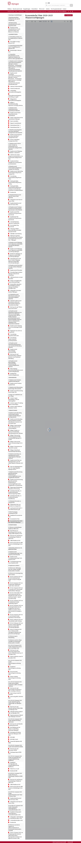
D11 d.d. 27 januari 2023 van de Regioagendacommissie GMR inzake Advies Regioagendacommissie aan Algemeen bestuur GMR (15, 835)
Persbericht (13, 192)
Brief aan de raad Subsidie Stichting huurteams (15, 724)
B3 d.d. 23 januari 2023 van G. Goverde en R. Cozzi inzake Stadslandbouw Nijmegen (15, 589)
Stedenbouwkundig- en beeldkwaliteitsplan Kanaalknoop (14, 497)
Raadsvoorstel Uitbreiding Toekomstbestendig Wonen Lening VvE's (15, 173)
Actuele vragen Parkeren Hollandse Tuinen (15, 407)
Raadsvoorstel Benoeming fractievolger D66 (15, 391)
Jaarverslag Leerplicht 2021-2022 (14, 693)
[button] (71, 5)
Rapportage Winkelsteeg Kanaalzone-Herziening (15, 488)
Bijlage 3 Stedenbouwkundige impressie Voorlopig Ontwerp (15, 104)
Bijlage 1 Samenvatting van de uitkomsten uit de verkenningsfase (14, 427)
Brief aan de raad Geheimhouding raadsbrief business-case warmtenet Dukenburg (14, 356)
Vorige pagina (69, 15)
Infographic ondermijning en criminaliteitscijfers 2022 (15, 817)
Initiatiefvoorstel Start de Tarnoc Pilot (15, 200)
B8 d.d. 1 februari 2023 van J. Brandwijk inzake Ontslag (15, 620)
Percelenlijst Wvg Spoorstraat (13, 226)
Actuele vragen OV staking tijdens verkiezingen (15, 403)
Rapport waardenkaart (15, 123)
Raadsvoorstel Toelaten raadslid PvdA (15, 384)
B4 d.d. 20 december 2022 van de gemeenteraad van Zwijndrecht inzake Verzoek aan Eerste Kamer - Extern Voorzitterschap (15, 595)
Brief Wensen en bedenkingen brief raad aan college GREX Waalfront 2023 (15, 532)
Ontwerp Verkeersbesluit (16, 86)
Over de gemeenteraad (56, 8)
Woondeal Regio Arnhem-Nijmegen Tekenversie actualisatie (15, 274)
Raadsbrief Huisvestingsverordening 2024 (14, 668)
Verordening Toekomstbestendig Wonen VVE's (14, 178)
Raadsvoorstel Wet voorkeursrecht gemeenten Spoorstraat (14, 213)
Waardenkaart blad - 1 (15, 125)
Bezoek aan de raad (17, 8)
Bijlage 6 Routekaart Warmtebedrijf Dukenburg (14, 450)
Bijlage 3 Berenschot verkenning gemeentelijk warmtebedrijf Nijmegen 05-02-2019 (15, 437)
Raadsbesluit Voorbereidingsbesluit (13, 374)
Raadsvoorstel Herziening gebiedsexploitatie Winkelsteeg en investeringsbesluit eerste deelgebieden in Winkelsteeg (15, 482)
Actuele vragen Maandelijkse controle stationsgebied (13, 399)
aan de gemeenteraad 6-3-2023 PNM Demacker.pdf (15, 508)
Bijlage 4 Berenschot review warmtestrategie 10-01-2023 (15, 443)
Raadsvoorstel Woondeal (16, 270)
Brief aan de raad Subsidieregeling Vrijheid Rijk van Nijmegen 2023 (15, 708)
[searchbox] (57, 5)
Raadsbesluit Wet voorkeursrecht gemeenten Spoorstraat (14, 218)
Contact (64, 8)
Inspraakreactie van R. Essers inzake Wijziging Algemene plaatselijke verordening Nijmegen (14, 260)
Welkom (10, 8)
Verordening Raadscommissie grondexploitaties (12, 339)
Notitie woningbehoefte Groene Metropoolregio (15, 281)
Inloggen (70, 842)
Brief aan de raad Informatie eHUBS (13, 749)
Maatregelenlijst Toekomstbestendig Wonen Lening (14, 182)
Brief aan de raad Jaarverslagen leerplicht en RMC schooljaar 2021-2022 (14, 690)
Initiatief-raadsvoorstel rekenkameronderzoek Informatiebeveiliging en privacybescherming (14, 303)
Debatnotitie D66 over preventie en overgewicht (14, 505)
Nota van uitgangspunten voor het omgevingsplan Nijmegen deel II (15, 468)
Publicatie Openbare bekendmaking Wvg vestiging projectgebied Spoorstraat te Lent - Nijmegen (15, 238)
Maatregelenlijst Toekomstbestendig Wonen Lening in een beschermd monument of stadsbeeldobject (15, 188)
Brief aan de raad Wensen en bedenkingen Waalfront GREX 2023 (15, 537)
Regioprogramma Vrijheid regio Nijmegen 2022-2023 (15, 716)
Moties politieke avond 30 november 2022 (15, 657)
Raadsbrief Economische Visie (15, 516)
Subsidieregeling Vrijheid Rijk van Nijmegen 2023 (15, 712)
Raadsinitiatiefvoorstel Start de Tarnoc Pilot (14, 204)
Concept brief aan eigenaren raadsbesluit (13, 222)
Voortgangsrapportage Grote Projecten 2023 (14, 562)
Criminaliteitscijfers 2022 (16, 820)
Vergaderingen (26, 8)
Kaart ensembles (14, 121)
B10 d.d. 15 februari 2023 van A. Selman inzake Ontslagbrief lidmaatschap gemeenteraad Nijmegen (14, 631)
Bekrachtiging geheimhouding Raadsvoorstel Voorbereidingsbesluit (15, 370)
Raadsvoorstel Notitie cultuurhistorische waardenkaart (14, 114)
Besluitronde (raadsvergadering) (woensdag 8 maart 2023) (35, 11)
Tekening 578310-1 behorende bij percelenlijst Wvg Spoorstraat (14, 230)
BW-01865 (12, 737)
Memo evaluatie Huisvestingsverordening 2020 (14, 678)
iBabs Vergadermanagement (59, 842)
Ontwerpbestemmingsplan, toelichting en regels (14, 96)
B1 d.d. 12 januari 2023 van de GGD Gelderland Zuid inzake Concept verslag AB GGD (15, 578)
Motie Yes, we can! (14, 768)
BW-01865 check (14, 739)
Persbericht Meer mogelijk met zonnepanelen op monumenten (15, 162)
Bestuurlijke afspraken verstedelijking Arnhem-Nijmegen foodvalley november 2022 (14, 286)
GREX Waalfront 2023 (15, 540)
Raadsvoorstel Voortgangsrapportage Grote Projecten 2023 (15, 558)
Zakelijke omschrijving (16, 233)
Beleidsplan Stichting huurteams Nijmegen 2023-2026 (14, 734)
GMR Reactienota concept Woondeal (15, 278)
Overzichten (34, 8)
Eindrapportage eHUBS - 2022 (15, 753)
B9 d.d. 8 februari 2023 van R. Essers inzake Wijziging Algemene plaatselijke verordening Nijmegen (15, 625)
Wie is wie (41, 8)
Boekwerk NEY (13, 770)
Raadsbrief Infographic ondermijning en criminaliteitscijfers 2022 (14, 813)
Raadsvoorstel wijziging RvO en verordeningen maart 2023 (15, 327)
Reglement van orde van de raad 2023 (15, 331)
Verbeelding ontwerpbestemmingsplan (14, 91)
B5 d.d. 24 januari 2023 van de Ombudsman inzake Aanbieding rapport (15, 602)
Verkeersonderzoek (15, 88)
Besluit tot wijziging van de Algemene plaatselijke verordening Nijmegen (15, 255)
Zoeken (46, 2)
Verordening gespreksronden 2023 (13, 335)
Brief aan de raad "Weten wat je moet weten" (15, 307)
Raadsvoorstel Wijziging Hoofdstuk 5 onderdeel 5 (15, 152)
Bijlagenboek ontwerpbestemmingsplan (14, 99)
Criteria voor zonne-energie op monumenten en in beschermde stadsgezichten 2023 (15, 157)
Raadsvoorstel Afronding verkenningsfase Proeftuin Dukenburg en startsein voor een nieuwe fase (15, 421)
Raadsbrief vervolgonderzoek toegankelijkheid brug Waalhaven (13, 764)
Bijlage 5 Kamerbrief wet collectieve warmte (15, 447)
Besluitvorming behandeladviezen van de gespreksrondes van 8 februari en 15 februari (14, 29)
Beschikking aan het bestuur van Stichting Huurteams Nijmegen (14, 729)
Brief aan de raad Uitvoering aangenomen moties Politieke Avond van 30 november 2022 (15, 652)
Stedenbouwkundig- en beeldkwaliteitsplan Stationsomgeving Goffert (14, 492)
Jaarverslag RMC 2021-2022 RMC (15, 697)
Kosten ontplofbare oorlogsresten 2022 (14, 140)
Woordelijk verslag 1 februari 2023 (14, 42)
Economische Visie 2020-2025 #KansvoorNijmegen (15, 521)
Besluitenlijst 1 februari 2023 (14, 51)
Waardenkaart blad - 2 (15, 127)
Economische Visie (14, 518)
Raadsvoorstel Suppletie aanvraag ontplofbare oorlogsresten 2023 (15, 136)
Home (16, 11)
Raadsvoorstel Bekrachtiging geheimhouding (12, 351)
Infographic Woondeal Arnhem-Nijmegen (14, 291)
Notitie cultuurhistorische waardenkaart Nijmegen (15, 118)
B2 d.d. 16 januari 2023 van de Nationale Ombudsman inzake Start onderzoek (15, 584)
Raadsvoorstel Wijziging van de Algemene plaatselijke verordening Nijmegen (15, 250)
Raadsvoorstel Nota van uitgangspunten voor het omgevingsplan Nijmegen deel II (15, 462)
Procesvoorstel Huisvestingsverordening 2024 (14, 673)
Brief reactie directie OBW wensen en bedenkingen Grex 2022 (15, 544)
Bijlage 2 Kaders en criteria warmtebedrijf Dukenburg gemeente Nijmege (15, 432)
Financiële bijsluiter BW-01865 (15, 742)
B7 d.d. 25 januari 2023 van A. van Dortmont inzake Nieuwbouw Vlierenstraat (15, 616)
